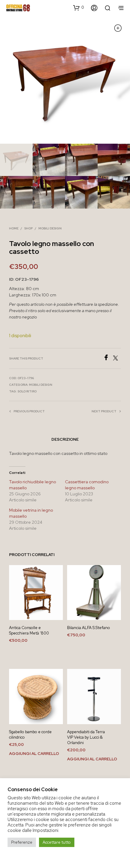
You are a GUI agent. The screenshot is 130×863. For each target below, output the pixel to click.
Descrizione (65, 439)
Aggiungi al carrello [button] (34, 753)
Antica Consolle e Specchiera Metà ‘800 (29, 630)
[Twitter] (117, 359)
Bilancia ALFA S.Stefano (88, 627)
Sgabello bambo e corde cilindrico (30, 734)
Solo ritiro (27, 391)
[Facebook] (108, 359)
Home (13, 228)
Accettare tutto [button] (57, 842)
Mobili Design (50, 228)
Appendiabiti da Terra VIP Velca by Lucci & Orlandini (86, 737)
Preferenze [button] (21, 842)
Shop (28, 228)
